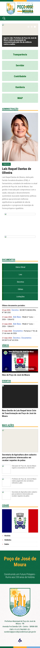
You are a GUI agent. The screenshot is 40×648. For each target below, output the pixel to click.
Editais (20, 289)
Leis (20, 274)
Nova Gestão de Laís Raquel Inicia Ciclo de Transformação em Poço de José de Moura (19, 413)
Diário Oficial (20, 267)
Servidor (20, 65)
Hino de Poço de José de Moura (16, 375)
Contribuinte (20, 76)
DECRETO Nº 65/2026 (10, 340)
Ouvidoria (20, 87)
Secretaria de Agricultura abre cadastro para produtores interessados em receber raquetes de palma (19, 457)
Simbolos (7, 540)
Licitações (21, 296)
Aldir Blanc (17, 317)
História (7, 536)
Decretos (20, 282)
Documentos (18, 331)
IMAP (20, 98)
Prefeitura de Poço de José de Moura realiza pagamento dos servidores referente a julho (24, 481)
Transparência (20, 54)
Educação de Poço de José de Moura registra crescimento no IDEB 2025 (24, 467)
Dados (6, 544)
